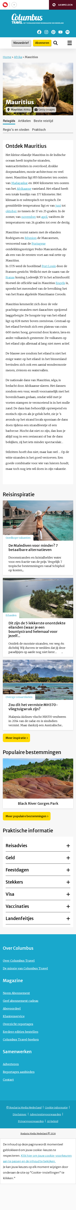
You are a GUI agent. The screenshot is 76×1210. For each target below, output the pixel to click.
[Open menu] (69, 42)
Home (7, 57)
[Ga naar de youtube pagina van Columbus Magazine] (60, 32)
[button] (62, 5)
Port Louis (49, 266)
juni (58, 205)
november (28, 217)
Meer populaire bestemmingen (26, 816)
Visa (10, 894)
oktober (11, 211)
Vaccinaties (17, 906)
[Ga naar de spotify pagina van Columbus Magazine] (67, 32)
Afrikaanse (24, 188)
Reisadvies (16, 845)
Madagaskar (19, 183)
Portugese (39, 243)
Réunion (31, 238)
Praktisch (39, 129)
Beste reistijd (43, 121)
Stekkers (14, 882)
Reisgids (9, 121)
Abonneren (42, 43)
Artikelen (24, 121)
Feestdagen (17, 870)
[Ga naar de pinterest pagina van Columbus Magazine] (53, 32)
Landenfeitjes (20, 918)
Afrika (18, 57)
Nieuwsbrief (21, 43)
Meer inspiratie (16, 738)
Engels (60, 283)
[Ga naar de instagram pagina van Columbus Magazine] (46, 32)
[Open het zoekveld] (55, 43)
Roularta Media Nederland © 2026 (38, 1133)
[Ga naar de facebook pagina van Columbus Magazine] (39, 32)
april (44, 217)
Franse (10, 277)
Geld (10, 858)
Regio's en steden (16, 129)
